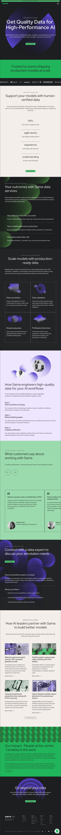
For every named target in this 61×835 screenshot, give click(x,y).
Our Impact (51, 817)
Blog (41, 817)
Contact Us (51, 823)
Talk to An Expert (30, 43)
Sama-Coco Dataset (43, 824)
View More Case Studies (30, 717)
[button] (58, 3)
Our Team (51, 818)
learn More (9, 771)
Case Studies (42, 819)
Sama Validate (24, 819)
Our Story (51, 819)
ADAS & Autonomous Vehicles (34, 817)
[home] (5, 3)
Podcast (42, 818)
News (41, 822)
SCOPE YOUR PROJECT (30, 801)
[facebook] (52, 831)
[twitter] (45, 831)
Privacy (32, 831)
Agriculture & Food (33, 820)
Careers (50, 822)
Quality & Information (38, 831)
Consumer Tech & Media (34, 821)
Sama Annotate (24, 818)
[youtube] (49, 831)
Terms (29, 831)
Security (42, 823)
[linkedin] (42, 831)
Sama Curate (24, 817)
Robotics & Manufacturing (33, 823)
